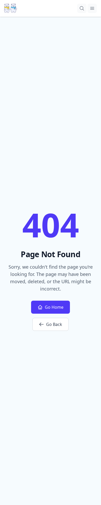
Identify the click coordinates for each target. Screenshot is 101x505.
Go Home (54, 307)
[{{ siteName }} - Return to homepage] (10, 8)
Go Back (54, 324)
